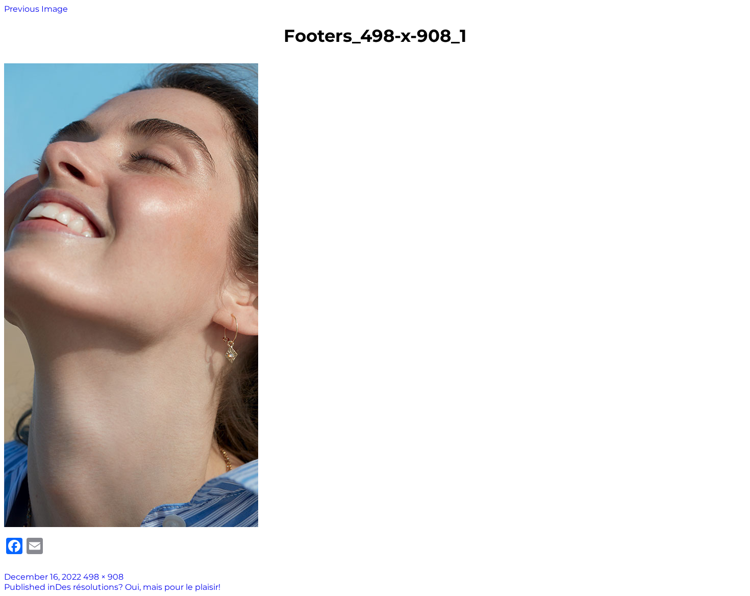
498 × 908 (103, 577)
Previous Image (36, 9)
